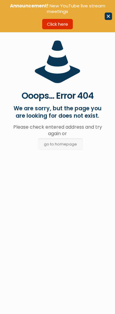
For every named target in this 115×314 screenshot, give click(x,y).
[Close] (108, 16)
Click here (57, 24)
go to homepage (60, 144)
